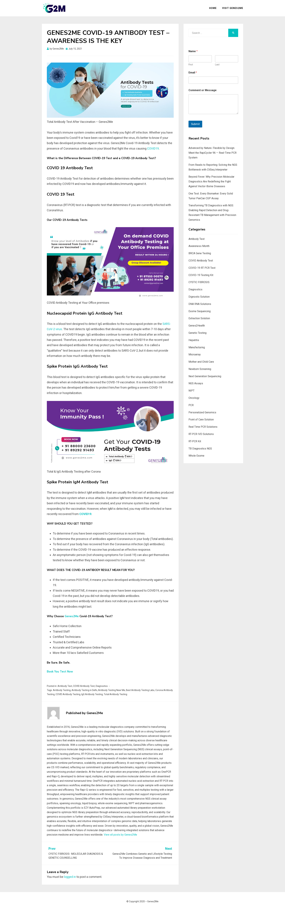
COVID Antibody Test (84, 686)
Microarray (195, 354)
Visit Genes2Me (232, 8)
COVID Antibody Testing (68, 694)
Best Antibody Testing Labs (140, 690)
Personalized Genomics (202, 412)
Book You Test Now (60, 671)
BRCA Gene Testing (200, 253)
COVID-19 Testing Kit (201, 275)
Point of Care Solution (201, 419)
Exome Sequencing (200, 311)
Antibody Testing (62, 690)
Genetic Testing (197, 332)
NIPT (191, 390)
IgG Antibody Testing (92, 694)
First (191, 64)
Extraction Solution (199, 318)
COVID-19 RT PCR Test (202, 267)
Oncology (194, 397)
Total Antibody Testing (115, 694)
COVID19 (153, 148)
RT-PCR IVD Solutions (201, 434)
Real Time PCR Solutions (203, 426)
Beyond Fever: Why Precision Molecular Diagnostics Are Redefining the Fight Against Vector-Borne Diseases (211, 181)
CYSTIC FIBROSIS (199, 282)
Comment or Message (203, 90)
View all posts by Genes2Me (120, 834)
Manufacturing (197, 347)
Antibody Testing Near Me (111, 690)
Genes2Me (72, 616)
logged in (70, 876)
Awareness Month (199, 246)
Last (217, 64)
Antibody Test (65, 686)
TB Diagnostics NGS (200, 448)
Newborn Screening (200, 369)
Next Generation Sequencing (205, 376)
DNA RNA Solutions (200, 304)
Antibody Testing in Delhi (84, 690)
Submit (195, 124)
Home (213, 8)
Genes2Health (197, 325)
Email (193, 72)
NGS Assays (196, 383)
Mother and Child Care (201, 361)
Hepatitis (194, 340)
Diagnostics (102, 686)
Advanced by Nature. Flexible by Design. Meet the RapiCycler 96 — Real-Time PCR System (213, 152)
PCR (191, 405)
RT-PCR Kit (195, 441)
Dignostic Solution (199, 296)
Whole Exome (196, 455)
